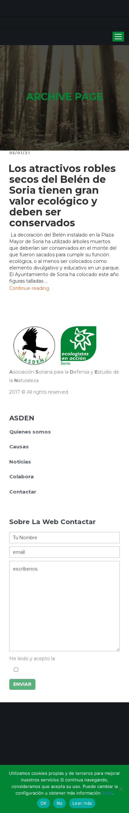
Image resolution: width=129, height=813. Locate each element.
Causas (19, 446)
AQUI (107, 793)
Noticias (20, 462)
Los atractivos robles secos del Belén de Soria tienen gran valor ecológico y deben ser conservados (62, 195)
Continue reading (29, 288)
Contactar (22, 492)
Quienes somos (30, 432)
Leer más (82, 803)
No (60, 803)
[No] (120, 789)
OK (43, 803)
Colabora (21, 476)
